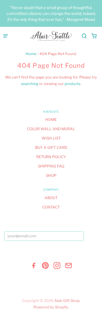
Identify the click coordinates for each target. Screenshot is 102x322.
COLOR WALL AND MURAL (51, 129)
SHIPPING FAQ (51, 166)
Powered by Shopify (50, 307)
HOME (51, 119)
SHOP (51, 175)
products (72, 83)
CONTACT (51, 207)
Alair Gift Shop (67, 300)
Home (31, 53)
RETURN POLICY (51, 157)
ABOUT (51, 197)
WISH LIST (51, 138)
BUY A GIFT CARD (51, 147)
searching (29, 83)
